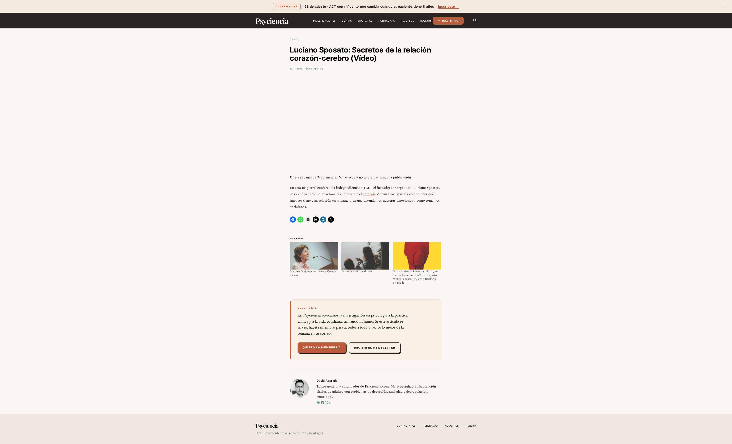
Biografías (365, 20)
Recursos (407, 20)
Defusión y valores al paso (356, 271)
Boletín (425, 20)
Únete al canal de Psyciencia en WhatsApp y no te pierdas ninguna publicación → (352, 177)
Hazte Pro (450, 20)
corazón (369, 194)
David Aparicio (314, 68)
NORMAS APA (386, 20)
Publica (471, 425)
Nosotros (452, 425)
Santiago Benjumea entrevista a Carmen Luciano (313, 273)
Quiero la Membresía (322, 347)
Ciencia (294, 39)
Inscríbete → (448, 6)
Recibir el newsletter (374, 347)
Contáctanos (406, 425)
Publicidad (430, 425)
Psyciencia (271, 21)
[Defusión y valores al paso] (365, 256)
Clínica (347, 20)
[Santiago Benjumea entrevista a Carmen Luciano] (314, 256)
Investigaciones (324, 20)
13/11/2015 (296, 68)
